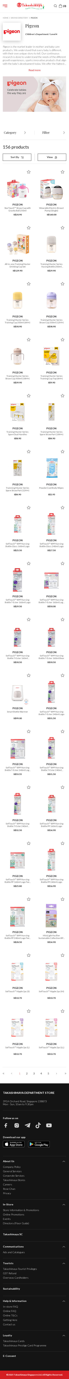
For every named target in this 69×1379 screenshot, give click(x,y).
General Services (12, 1171)
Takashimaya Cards (14, 1341)
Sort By (15, 157)
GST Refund (9, 1273)
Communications (13, 1246)
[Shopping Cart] (62, 6)
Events (7, 1218)
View (50, 157)
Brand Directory (19, 18)
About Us (8, 1161)
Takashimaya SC (13, 1234)
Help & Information (14, 1300)
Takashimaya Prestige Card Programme (24, 1345)
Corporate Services (13, 1175)
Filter (46, 132)
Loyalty (7, 1335)
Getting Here (10, 1319)
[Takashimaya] (31, 6)
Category (10, 132)
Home (5, 18)
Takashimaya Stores (14, 1180)
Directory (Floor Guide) (16, 1223)
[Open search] (55, 6)
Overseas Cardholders (16, 1277)
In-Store (8, 1204)
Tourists (8, 1263)
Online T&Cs (10, 1315)
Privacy (7, 1193)
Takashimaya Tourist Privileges (20, 1268)
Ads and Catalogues (14, 1252)
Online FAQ (9, 1311)
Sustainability (11, 1288)
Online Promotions (13, 1214)
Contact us (9, 1324)
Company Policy (12, 1166)
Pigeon (34, 18)
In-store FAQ (10, 1306)
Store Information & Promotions (21, 1210)
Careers (7, 1184)
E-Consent (9, 1355)
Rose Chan (9, 1188)
